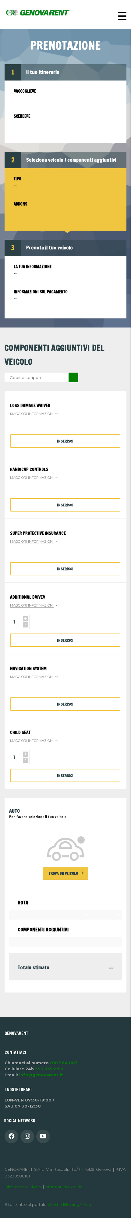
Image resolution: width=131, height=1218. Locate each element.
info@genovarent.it (41, 1074)
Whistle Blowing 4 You (69, 1204)
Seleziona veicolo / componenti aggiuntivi (71, 159)
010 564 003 (64, 1062)
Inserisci (65, 441)
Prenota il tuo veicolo (49, 247)
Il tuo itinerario (42, 72)
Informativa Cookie (64, 1186)
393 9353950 (49, 1068)
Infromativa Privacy (24, 1186)
